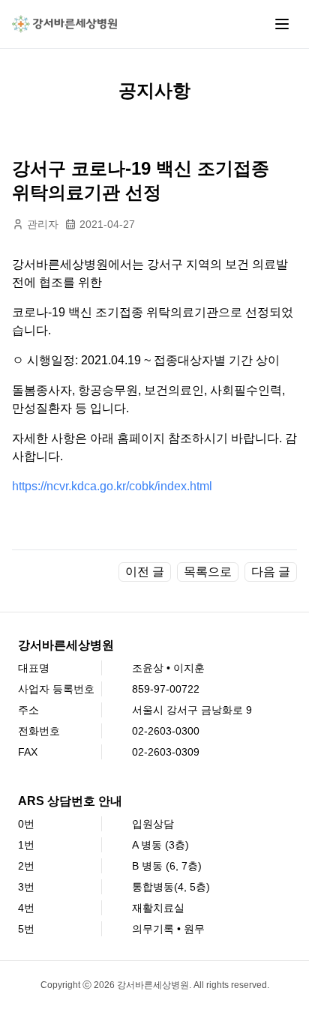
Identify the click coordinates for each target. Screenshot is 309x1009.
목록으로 (208, 571)
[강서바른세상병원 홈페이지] (64, 24)
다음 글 (270, 571)
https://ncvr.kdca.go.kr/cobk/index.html (112, 486)
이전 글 (144, 571)
